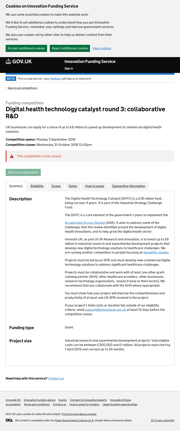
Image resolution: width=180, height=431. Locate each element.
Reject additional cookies (70, 48)
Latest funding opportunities (119, 404)
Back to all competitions (22, 88)
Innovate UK (13, 400)
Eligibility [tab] (37, 186)
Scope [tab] (56, 186)
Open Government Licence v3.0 (74, 420)
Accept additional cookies (26, 48)
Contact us (56, 378)
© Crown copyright (162, 420)
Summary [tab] (16, 186)
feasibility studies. (156, 252)
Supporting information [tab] (128, 186)
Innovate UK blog (120, 400)
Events (63, 400)
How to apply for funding (84, 404)
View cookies (102, 48)
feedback (55, 78)
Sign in (69, 68)
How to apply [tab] (94, 186)
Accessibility (13, 404)
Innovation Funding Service (90, 61)
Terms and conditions (37, 404)
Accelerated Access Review (85, 223)
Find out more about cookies (79, 414)
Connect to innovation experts (88, 400)
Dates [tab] (73, 186)
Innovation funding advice (39, 400)
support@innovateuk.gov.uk (105, 310)
